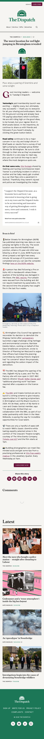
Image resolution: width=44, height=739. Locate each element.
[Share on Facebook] (14, 479)
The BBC (9, 393)
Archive (15, 27)
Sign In (28, 4)
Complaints (17, 712)
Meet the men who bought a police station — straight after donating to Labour (19, 559)
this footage (26, 166)
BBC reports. (21, 277)
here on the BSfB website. (22, 263)
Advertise (28, 27)
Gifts (21, 27)
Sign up (6, 708)
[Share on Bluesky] (30, 479)
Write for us (18, 708)
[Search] (37, 27)
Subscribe (37, 4)
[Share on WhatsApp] (24, 479)
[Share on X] (9, 479)
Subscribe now (21, 465)
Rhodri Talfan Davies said (29, 379)
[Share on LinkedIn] (19, 479)
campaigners (27, 338)
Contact (29, 712)
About (8, 27)
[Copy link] (35, 479)
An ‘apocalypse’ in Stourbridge (17, 638)
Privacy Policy (33, 708)
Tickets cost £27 (10, 439)
